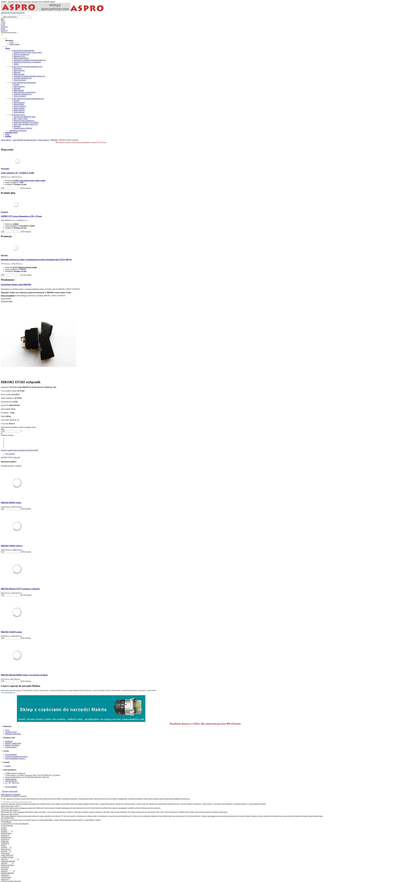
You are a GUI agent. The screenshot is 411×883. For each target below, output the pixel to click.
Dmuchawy (18, 68)
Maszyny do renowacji (21, 54)
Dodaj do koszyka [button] (7, 435)
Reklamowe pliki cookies (9, 814)
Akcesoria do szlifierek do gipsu (24, 117)
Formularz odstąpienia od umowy (16, 756)
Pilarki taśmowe (19, 112)
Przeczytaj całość (6, 301)
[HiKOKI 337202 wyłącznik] (38, 377)
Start (2, 19)
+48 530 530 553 (7, 13)
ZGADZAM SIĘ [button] (7, 826)
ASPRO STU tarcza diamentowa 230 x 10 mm (21, 216)
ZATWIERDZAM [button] (7, 818)
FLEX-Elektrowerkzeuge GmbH (25, 267)
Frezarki (16, 84)
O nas (11, 42)
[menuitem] (83, 41)
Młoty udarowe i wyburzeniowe (24, 92)
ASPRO (16, 224)
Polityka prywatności (12, 745)
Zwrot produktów (11, 754)
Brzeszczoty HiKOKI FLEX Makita (26, 122)
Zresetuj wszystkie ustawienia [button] (11, 881)
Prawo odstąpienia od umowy (15, 758)
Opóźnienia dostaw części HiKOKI (16, 284)
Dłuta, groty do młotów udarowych (26, 124)
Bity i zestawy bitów (21, 118)
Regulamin (9, 741)
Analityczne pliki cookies (9, 810)
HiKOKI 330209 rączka (11, 632)
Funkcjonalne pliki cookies (10, 806)
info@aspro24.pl (18, 13)
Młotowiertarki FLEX (21, 58)
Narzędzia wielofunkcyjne (22, 78)
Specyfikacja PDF (32, 450)
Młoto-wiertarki (19, 74)
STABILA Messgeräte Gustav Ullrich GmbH (29, 180)
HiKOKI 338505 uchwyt (11, 546)
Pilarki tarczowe (19, 110)
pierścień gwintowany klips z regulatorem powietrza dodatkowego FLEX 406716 (36, 259)
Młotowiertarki (19, 90)
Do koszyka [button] (27, 188)
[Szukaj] (2, 17)
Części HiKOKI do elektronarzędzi (24, 83)
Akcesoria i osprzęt (18, 115)
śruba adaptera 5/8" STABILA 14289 (17, 173)
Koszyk (4, 30)
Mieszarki (17, 72)
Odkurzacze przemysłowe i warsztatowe (27, 62)
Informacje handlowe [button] (8, 462)
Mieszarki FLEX (19, 56)
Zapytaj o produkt (7, 450)
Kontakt (8, 766)
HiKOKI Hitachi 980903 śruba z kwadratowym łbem (24, 675)
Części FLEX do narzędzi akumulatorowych (27, 66)
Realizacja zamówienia (13, 734)
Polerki (16, 64)
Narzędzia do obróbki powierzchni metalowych (30, 60)
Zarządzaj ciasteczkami (10, 791)
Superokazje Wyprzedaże (18, 130)
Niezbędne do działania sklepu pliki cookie (17, 802)
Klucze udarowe (19, 70)
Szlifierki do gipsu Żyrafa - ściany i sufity (28, 52)
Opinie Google (14, 44)
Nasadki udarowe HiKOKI (23, 128)
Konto (3, 25)
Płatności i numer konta (13, 743)
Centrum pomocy (11, 747)
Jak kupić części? (11, 732)
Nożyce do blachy (20, 80)
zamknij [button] (3, 828)
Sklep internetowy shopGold (10, 794)
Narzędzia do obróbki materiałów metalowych (29, 76)
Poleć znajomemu (19, 450)
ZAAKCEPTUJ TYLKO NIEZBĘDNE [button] (15, 824)
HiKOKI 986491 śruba (11, 502)
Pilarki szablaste (19, 108)
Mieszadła (17, 126)
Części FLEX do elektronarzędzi (23, 50)
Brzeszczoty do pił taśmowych (24, 120)
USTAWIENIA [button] (6, 822)
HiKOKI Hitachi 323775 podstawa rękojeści (20, 589)
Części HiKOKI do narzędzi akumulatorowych (28, 99)
